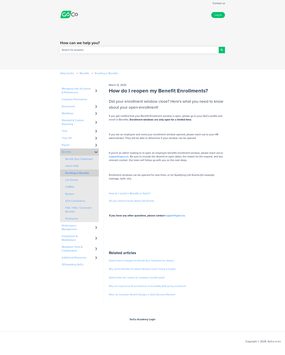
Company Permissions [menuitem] (74, 99)
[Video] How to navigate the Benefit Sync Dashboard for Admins (141, 261)
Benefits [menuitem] (66, 152)
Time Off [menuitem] (67, 138)
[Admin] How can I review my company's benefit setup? (137, 278)
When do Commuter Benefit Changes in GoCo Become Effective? (142, 295)
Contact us (219, 3)
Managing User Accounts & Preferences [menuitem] (76, 90)
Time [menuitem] (64, 131)
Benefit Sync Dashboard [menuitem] (79, 159)
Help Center (67, 73)
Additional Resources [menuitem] (74, 257)
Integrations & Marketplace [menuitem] (70, 238)
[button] (96, 89)
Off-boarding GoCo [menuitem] (72, 264)
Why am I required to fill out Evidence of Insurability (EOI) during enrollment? (147, 286)
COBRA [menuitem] (69, 187)
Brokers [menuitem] (69, 194)
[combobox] (139, 50)
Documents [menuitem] (68, 106)
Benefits (84, 73)
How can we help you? (80, 43)
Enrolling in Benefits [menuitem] (77, 173)
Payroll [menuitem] (65, 145)
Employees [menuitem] (71, 218)
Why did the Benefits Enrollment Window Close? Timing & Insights (142, 269)
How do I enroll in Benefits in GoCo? (130, 193)
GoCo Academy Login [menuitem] (142, 319)
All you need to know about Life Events (132, 201)
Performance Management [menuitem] (69, 227)
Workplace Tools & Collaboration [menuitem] (72, 249)
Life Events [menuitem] (71, 180)
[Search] (222, 50)
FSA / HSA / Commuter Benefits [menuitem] (78, 210)
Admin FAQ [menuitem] (72, 166)
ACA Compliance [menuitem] (75, 201)
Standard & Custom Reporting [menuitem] (73, 122)
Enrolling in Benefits (106, 73)
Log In (218, 15)
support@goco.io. (175, 215)
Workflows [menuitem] (67, 113)
